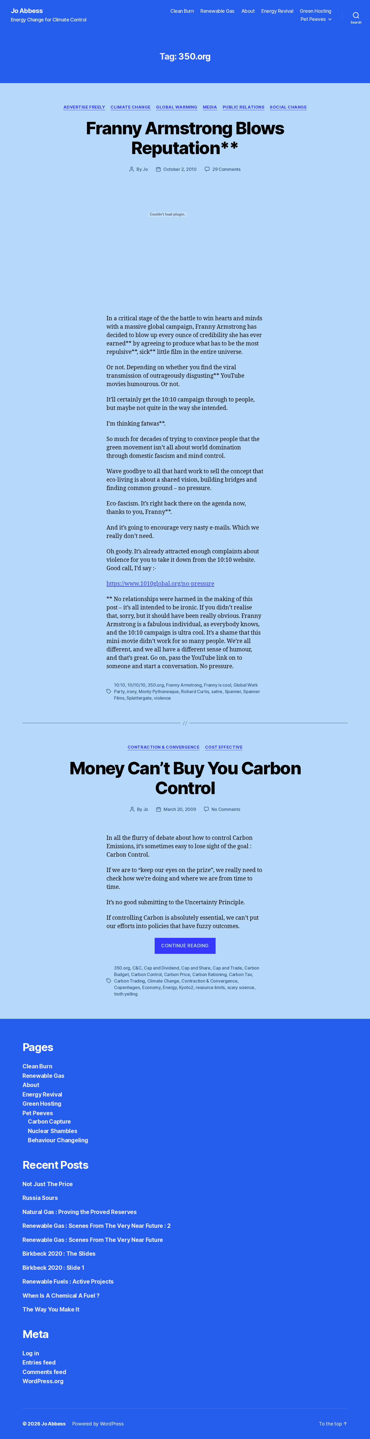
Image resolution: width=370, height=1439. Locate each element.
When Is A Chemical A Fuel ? (61, 1295)
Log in (30, 1353)
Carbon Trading (129, 981)
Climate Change (131, 107)
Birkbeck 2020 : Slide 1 (53, 1267)
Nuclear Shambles (52, 1131)
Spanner (233, 691)
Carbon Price (177, 974)
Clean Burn (182, 11)
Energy (170, 987)
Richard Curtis (195, 691)
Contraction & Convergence (164, 747)
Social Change (288, 107)
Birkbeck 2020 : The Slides (59, 1253)
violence (162, 698)
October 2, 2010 (180, 169)
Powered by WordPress (98, 1424)
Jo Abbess (27, 11)
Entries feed (39, 1362)
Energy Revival (277, 11)
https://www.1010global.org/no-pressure (160, 584)
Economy (151, 987)
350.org (156, 685)
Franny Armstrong (184, 685)
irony (132, 691)
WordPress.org (43, 1381)
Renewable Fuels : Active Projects (68, 1281)
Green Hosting (315, 11)
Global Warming (176, 107)
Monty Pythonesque (158, 691)
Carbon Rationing (209, 974)
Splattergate (139, 698)
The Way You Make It (50, 1309)
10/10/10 (136, 685)
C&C (137, 968)
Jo (145, 169)
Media (210, 107)
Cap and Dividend (161, 968)
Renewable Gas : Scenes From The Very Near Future (92, 1239)
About (248, 11)
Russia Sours (40, 1198)
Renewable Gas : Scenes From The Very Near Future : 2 (96, 1225)
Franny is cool (217, 685)
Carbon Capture (49, 1121)
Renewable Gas (217, 11)
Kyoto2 (186, 987)
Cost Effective (224, 747)
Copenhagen (127, 987)
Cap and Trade (227, 968)
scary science (241, 987)
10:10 (119, 685)
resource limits (210, 987)
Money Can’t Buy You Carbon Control (185, 778)
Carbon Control (146, 974)
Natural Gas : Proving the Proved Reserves (79, 1212)
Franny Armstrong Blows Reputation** (185, 138)
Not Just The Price (47, 1184)
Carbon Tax (240, 974)
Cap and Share (195, 968)
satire (216, 691)
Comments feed (44, 1372)
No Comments (226, 809)
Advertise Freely (84, 107)
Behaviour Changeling (58, 1140)
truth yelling (126, 994)
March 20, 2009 (180, 809)
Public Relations (244, 107)
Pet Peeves (313, 19)
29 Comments (226, 169)
